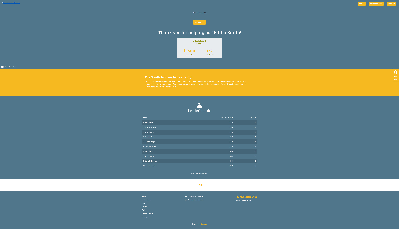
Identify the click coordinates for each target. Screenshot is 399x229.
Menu (392, 3)
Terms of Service (147, 213)
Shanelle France (151, 166)
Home (144, 196)
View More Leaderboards (199, 173)
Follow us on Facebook (195, 196)
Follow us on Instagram (195, 200)
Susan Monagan (150, 142)
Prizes (362, 3)
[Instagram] (395, 77)
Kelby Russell (149, 132)
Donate (199, 22)
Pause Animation (10, 67)
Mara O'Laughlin (150, 127)
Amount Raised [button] (226, 117)
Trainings (145, 217)
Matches (144, 207)
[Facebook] (395, 71)
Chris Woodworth (150, 146)
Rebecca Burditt (150, 137)
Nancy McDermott (151, 161)
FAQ (143, 210)
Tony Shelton (149, 151)
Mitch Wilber (149, 122)
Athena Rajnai (149, 156)
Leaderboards (376, 3)
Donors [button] (253, 117)
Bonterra (204, 224)
